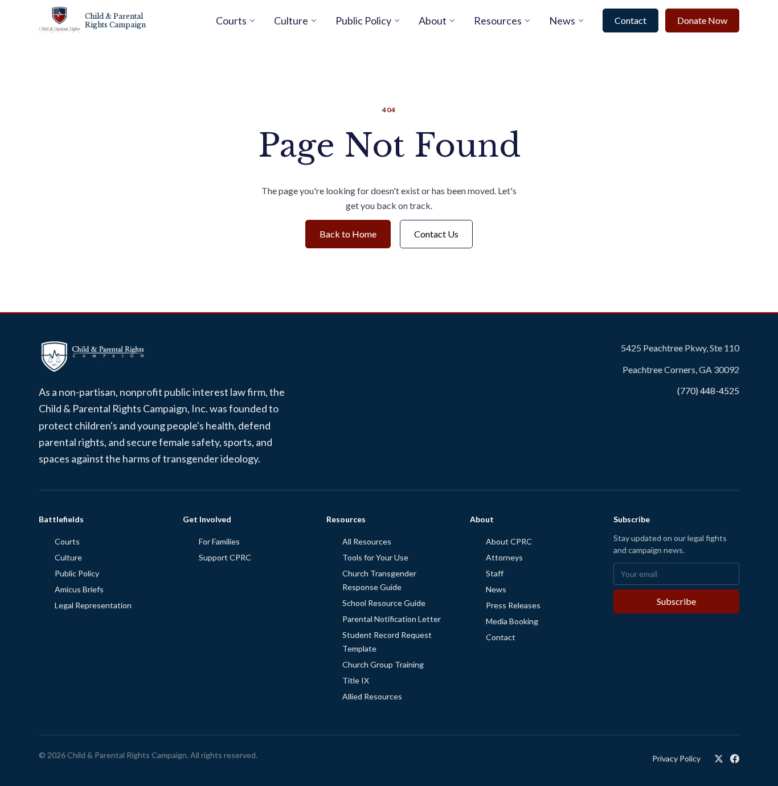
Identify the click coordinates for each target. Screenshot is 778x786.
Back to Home (348, 233)
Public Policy (363, 20)
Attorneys (504, 557)
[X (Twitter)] (718, 758)
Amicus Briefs (79, 589)
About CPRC (509, 541)
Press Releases (513, 605)
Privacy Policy (676, 758)
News (562, 20)
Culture (291, 20)
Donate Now (702, 20)
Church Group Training (383, 664)
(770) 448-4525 (708, 390)
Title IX (355, 680)
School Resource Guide (383, 603)
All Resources (366, 541)
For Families (219, 541)
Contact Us (436, 233)
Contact (630, 20)
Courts (231, 20)
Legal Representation (93, 605)
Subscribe (676, 601)
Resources (498, 20)
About (433, 20)
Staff (494, 573)
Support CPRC (225, 557)
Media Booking (512, 621)
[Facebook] (734, 758)
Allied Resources (372, 696)
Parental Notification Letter (391, 619)
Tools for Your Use (375, 557)
